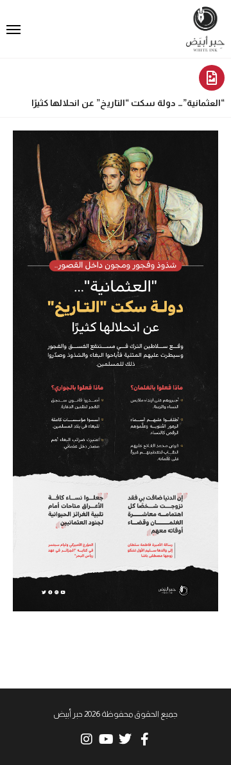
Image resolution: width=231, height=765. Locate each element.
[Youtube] (105, 739)
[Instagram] (86, 739)
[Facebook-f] (144, 739)
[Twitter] (125, 739)
